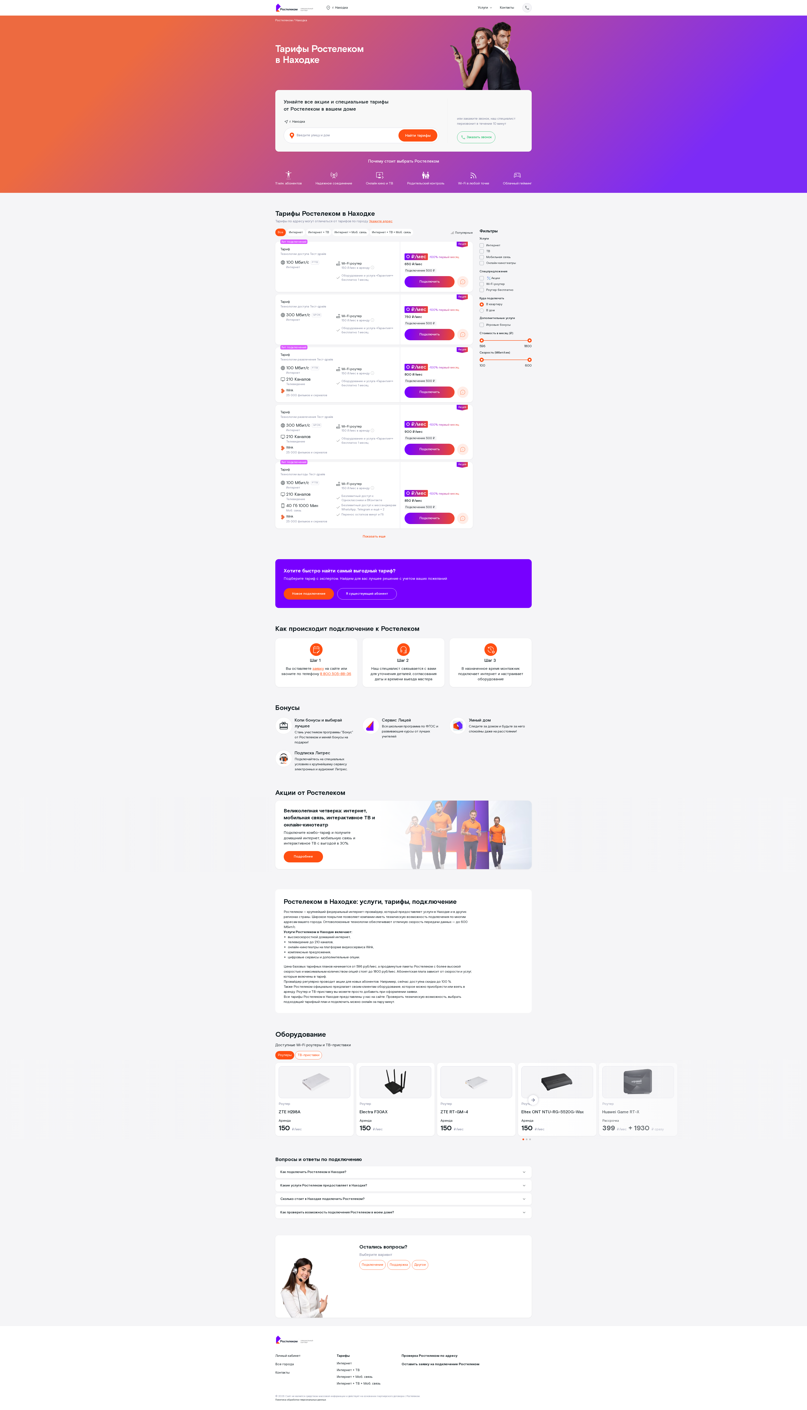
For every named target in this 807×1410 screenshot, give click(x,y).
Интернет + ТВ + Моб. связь (391, 232)
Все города (284, 1364)
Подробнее (303, 856)
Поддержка (399, 1265)
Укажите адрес (381, 221)
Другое (420, 1265)
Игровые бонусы (498, 325)
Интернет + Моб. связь (351, 232)
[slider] (482, 340)
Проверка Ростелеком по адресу (430, 1356)
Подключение (372, 1265)
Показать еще (374, 536)
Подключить (429, 281)
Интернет (296, 232)
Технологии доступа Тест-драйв (303, 254)
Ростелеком (284, 20)
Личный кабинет (288, 1356)
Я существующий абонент (367, 594)
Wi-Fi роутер (495, 284)
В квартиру (494, 304)
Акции (495, 278)
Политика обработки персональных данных (300, 1399)
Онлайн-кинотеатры (501, 263)
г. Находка (297, 121)
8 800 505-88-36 (335, 673)
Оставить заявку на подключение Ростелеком (440, 1364)
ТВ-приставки (308, 1055)
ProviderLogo (296, 8)
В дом (490, 310)
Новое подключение (309, 594)
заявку (318, 668)
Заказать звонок (479, 137)
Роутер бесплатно (499, 290)
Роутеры (285, 1055)
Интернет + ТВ (318, 232)
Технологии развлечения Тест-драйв (306, 359)
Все (280, 232)
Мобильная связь (498, 257)
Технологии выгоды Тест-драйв (302, 474)
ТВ (488, 251)
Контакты (507, 7)
